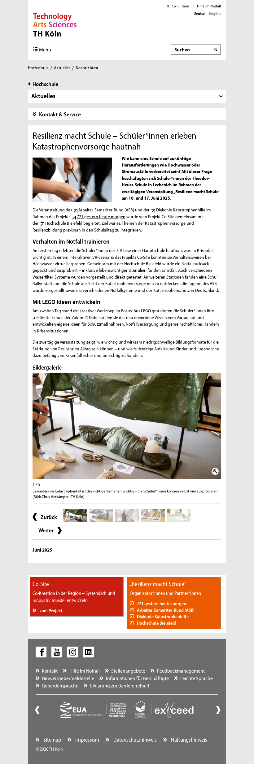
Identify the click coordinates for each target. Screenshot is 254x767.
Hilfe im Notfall (209, 6)
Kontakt (50, 670)
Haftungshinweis (188, 739)
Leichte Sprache (196, 678)
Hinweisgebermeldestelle (68, 678)
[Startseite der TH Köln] (55, 24)
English (215, 13)
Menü (45, 49)
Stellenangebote (128, 670)
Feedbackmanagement (181, 670)
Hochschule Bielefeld (63, 223)
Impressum (86, 739)
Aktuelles (62, 68)
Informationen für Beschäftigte (137, 678)
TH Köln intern (177, 6)
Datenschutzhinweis (134, 739)
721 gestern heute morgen (101, 216)
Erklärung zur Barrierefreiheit (119, 685)
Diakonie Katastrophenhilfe (180, 210)
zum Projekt (50, 610)
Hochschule (38, 68)
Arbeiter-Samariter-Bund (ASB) (106, 210)
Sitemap (51, 739)
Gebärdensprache (60, 685)
